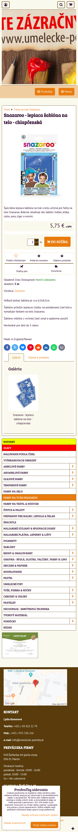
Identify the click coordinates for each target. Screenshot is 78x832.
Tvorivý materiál (15, 615)
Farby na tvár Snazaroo (20, 497)
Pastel (8, 578)
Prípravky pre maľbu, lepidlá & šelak (29, 516)
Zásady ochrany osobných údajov (39, 815)
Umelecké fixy (13, 584)
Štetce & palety (14, 510)
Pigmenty (10, 541)
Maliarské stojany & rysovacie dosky (29, 528)
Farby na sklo (13, 491)
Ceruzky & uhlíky (15, 596)
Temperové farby (15, 485)
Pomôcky (9, 621)
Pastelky (9, 602)
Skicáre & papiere (15, 565)
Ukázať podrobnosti (15, 822)
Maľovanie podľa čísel (19, 454)
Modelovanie (12, 571)
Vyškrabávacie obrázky (19, 460)
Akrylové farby (14, 466)
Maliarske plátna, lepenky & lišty (27, 534)
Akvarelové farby (15, 472)
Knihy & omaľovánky (18, 553)
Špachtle (9, 522)
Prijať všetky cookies (44, 825)
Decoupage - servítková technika (26, 609)
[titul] (39, 83)
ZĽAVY (7, 448)
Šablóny (9, 547)
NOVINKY (9, 442)
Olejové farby (13, 479)
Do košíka (59, 241)
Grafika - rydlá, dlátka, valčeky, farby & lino (35, 559)
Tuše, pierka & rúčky (17, 590)
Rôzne (7, 627)
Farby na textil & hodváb (21, 503)
